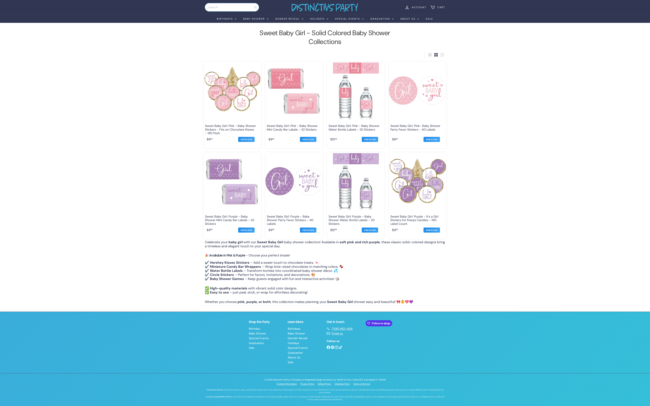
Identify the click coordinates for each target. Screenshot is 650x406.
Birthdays (225, 18)
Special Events (348, 18)
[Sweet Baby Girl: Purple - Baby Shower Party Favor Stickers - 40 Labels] (294, 194)
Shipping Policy (342, 383)
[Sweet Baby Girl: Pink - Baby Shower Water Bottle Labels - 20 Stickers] (356, 104)
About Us (408, 18)
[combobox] (232, 7)
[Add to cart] (246, 139)
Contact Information (287, 383)
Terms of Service (361, 383)
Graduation (380, 18)
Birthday (254, 329)
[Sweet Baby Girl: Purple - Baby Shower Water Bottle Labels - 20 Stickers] (356, 194)
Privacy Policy (307, 383)
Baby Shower (254, 18)
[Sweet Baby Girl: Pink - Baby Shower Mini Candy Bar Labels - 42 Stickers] (294, 104)
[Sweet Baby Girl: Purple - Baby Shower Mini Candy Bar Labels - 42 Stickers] (232, 194)
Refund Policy (324, 383)
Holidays (318, 18)
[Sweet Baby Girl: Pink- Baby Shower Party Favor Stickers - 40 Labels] (418, 104)
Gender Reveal (288, 18)
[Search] (255, 7)
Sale (429, 18)
